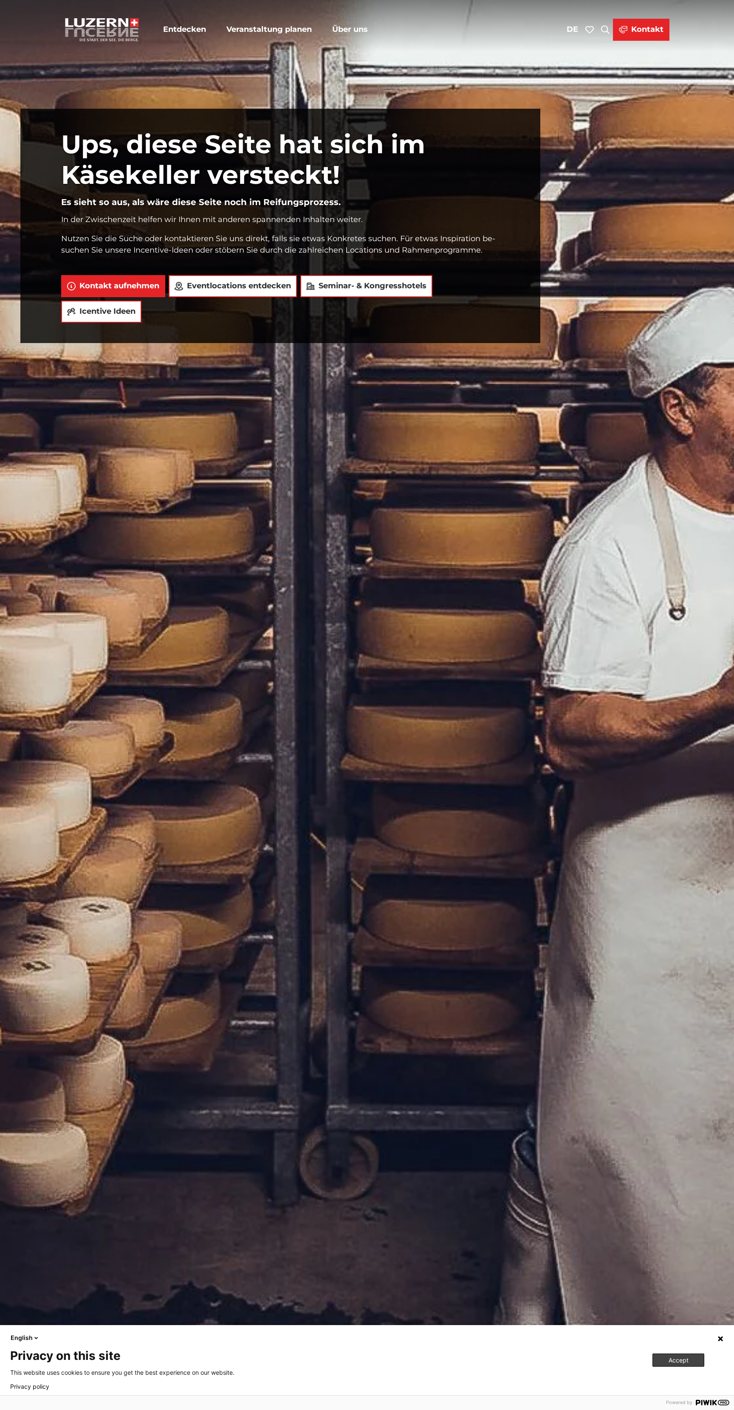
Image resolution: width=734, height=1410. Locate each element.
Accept (679, 1360)
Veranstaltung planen (269, 29)
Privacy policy (29, 1386)
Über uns (350, 29)
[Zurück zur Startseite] (102, 30)
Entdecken (184, 29)
